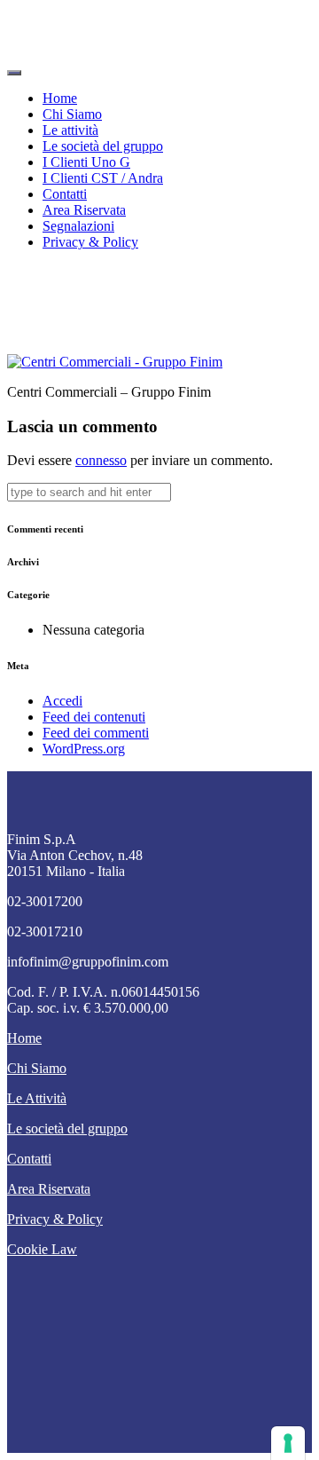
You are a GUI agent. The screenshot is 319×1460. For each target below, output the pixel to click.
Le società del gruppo (103, 146)
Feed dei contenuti (94, 716)
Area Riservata (84, 209)
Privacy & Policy (90, 241)
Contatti (65, 193)
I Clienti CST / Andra (103, 177)
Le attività (70, 130)
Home (60, 98)
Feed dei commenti (96, 732)
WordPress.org (84, 748)
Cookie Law (42, 1249)
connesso (101, 460)
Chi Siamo (72, 114)
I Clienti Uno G (86, 162)
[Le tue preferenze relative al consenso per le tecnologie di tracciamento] (288, 1443)
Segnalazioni (78, 225)
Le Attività (36, 1098)
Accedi (62, 700)
